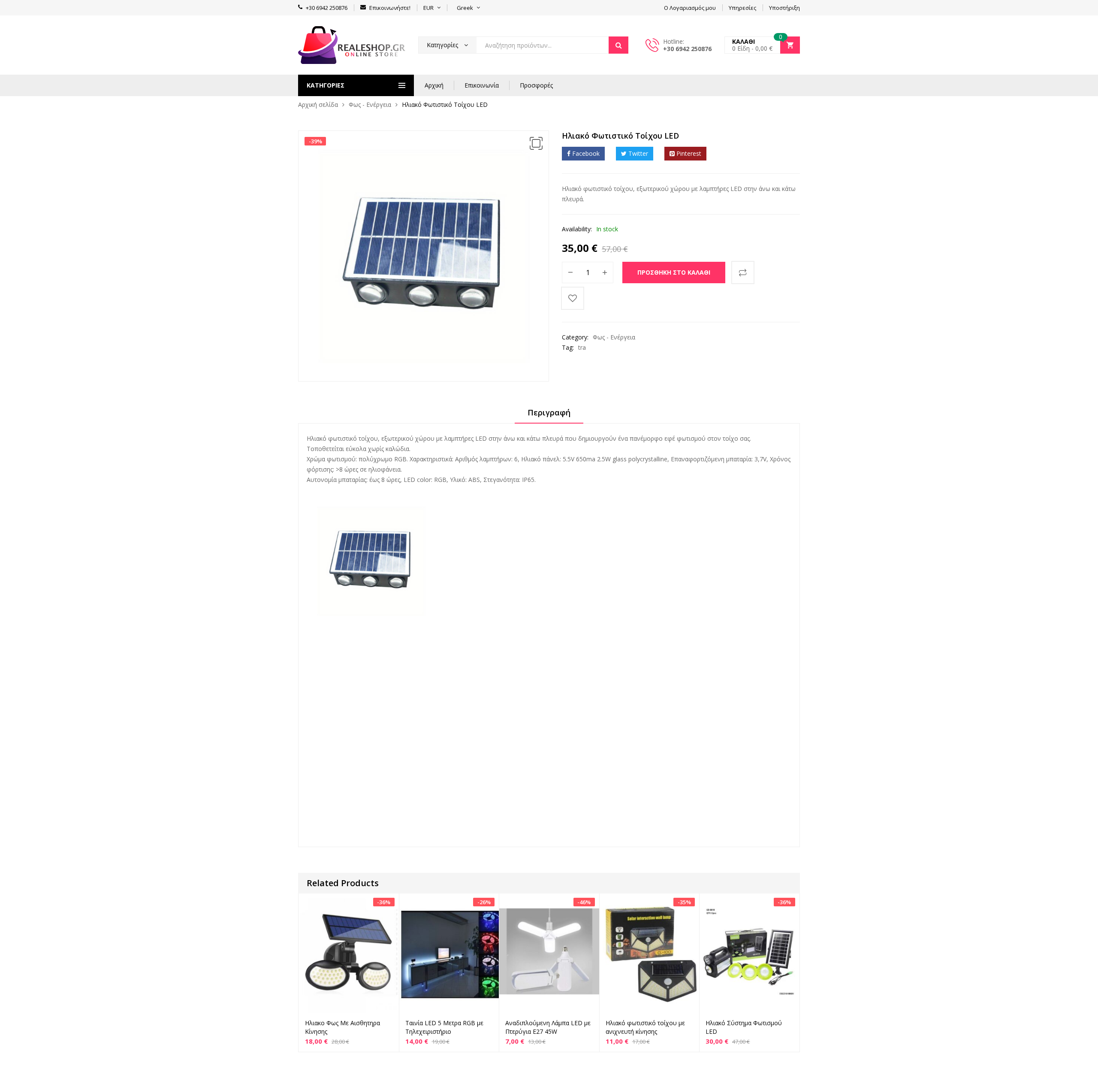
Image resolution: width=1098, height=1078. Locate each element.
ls (347, 681)
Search (618, 45)
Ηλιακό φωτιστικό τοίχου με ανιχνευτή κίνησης (645, 1027)
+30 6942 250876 (687, 49)
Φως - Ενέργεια (370, 104)
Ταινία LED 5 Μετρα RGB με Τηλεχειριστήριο (444, 1027)
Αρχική (434, 85)
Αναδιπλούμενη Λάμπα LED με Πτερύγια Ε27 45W (548, 1027)
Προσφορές (536, 85)
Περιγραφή (549, 412)
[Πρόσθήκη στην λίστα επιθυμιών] (572, 298)
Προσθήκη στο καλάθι (673, 272)
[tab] (549, 415)
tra (582, 347)
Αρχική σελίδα (318, 104)
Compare (743, 272)
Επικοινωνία (482, 85)
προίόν (423, 642)
